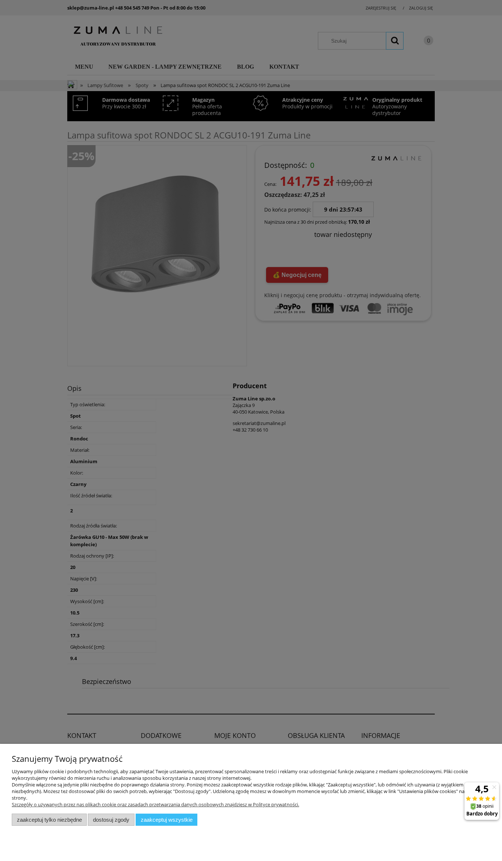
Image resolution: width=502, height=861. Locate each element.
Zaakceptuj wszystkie (167, 820)
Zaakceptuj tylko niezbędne (49, 820)
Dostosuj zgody (111, 820)
